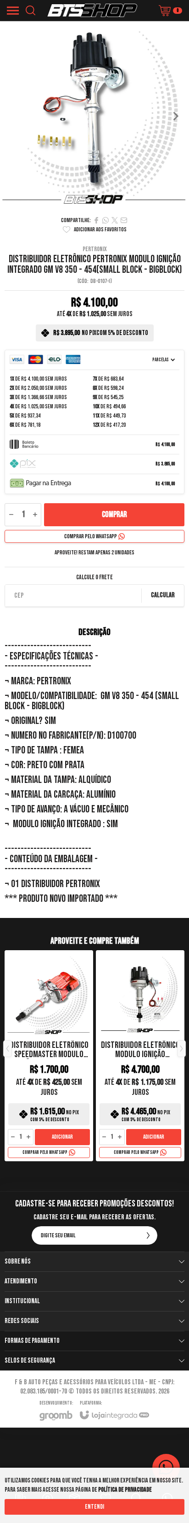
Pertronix (95, 249)
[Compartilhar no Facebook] (96, 220)
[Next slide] (175, 116)
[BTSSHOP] (92, 10)
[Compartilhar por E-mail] (124, 220)
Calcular (163, 595)
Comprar (114, 514)
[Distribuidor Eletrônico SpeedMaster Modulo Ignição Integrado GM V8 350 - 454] (49, 1056)
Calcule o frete (94, 577)
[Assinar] (148, 1235)
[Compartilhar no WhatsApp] (105, 220)
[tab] (87, 200)
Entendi (94, 1507)
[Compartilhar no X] (114, 220)
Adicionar (62, 1137)
